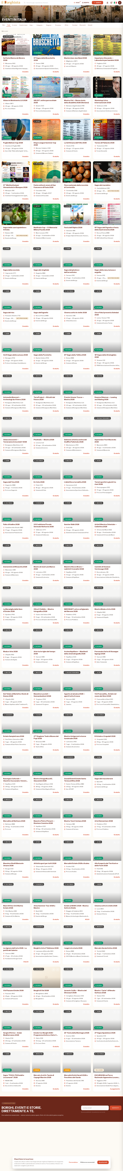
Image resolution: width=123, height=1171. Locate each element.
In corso (14, 25)
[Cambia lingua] (115, 2)
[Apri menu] (119, 2)
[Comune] (107, 2)
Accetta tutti (103, 1162)
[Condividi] (23, 37)
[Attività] (111, 2)
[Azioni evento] (27, 37)
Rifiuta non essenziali (87, 1162)
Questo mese (23, 25)
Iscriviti (115, 1108)
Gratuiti (90, 25)
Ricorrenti (83, 25)
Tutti (8, 25)
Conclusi (74, 25)
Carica (98, 3)
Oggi (11, 17)
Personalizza (73, 1162)
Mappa (86, 2)
